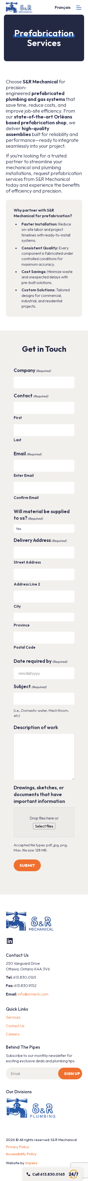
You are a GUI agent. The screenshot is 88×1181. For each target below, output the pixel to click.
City (17, 606)
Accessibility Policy (21, 1154)
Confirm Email (26, 497)
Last (17, 440)
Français (63, 7)
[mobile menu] (79, 7)
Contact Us (15, 1025)
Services (13, 1017)
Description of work (36, 727)
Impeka (31, 1163)
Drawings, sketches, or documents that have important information (39, 794)
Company (32, 370)
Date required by (40, 661)
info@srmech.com (33, 994)
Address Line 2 (27, 584)
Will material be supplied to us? (42, 514)
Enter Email (24, 475)
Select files (44, 826)
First (18, 417)
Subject (30, 686)
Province (22, 625)
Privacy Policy (17, 1146)
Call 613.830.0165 (48, 1174)
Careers (13, 1034)
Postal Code (24, 647)
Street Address (27, 562)
